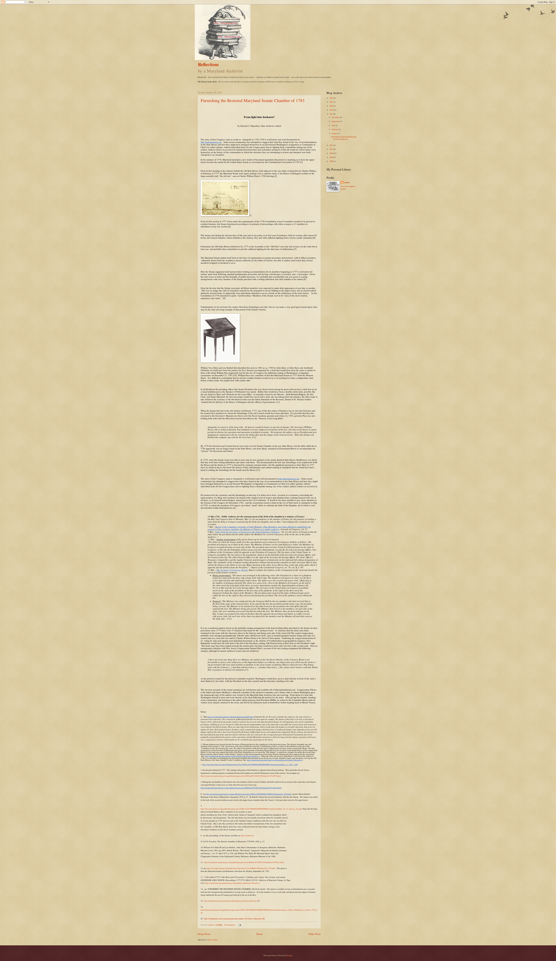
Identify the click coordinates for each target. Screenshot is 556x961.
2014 (331, 114)
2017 (331, 102)
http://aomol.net (247, 835)
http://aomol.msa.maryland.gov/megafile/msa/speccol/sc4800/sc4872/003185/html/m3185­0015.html (244, 862)
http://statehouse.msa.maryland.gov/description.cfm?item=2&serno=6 (231, 901)
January (335, 133)
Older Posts (315, 934)
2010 (331, 153)
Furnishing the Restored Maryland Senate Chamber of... (343, 137)
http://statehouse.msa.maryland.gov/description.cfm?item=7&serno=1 (232, 883)
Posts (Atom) (212, 939)
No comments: (230, 924)
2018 (331, 98)
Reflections (208, 64)
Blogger (289, 955)
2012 (331, 149)
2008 (331, 161)
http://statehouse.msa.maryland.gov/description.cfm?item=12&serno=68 (234, 919)
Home (259, 934)
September (336, 121)
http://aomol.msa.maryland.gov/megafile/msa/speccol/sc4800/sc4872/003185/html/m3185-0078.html (241, 776)
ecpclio (347, 182)
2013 (331, 145)
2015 (331, 110)
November (336, 117)
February (335, 129)
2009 (331, 157)
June (333, 125)
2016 (331, 106)
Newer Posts (204, 934)
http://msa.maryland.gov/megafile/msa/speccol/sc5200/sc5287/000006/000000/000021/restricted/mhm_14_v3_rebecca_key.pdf (251, 809)
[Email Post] (240, 924)
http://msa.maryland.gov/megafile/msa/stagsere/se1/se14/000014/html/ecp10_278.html (241, 868)
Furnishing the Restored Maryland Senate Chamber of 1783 (252, 100)
